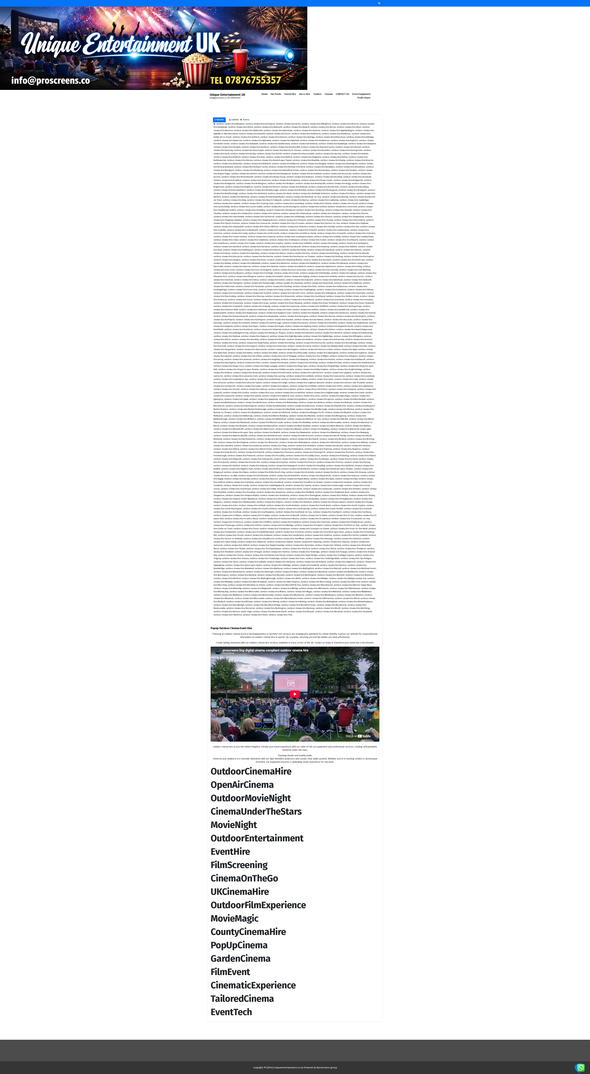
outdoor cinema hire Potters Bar (245, 462)
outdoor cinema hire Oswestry (248, 446)
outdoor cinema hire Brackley (328, 177)
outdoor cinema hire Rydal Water (294, 479)
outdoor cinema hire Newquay (355, 432)
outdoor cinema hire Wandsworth (229, 572)
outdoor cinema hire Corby (235, 233)
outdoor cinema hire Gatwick (257, 293)
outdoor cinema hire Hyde (345, 349)
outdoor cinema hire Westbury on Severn (246, 585)
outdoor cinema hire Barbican (255, 147)
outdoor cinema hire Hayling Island (301, 326)
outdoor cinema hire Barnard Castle (317, 147)
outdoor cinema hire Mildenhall (271, 419)
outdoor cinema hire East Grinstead (289, 270)
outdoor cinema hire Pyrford (227, 466)
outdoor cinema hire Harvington (251, 320)
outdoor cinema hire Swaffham (289, 539)
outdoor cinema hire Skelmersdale (240, 502)
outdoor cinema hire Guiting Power (345, 306)
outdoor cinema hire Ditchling (325, 253)
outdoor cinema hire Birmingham (342, 164)
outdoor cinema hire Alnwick (296, 127)
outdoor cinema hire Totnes (231, 555)
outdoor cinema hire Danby (325, 243)
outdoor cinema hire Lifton (329, 386)
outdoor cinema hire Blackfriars (350, 167)
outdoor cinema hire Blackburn (320, 167)
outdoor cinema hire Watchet (330, 575)
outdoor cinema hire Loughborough (322, 393)
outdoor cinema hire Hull (355, 346)
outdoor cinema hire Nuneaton (263, 442)
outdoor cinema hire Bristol (267, 187)
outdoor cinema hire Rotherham (253, 476)
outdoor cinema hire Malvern (338, 402)
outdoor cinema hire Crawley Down (357, 237)
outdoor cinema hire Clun (347, 227)
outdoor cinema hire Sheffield (300, 492)
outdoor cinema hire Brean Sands (316, 180)
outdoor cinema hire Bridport (281, 183)
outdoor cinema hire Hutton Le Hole (315, 349)
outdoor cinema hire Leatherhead (264, 379)
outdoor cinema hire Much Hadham (294, 426)
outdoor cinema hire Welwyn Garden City (347, 578)
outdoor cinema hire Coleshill (303, 230)
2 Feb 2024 (219, 120)
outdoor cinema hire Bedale (355, 154)
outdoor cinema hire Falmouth (358, 280)
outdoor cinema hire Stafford (257, 522)
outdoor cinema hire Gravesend (228, 303)
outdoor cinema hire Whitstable (244, 592)
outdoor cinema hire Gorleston (267, 300)
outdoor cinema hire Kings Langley (261, 366)
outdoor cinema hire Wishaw (239, 602)
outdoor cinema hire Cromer (313, 240)
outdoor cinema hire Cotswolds (331, 233)
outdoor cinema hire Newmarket (296, 432)
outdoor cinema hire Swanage (319, 539)
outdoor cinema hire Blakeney (249, 170)
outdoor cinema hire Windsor (350, 595)
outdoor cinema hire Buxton (296, 200)
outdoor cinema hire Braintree (256, 180)
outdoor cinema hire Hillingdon (348, 336)
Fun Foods (276, 94)
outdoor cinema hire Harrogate (293, 316)
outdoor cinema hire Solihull (252, 505)
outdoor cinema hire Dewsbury (245, 253)
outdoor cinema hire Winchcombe (258, 595)
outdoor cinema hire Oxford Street (256, 449)
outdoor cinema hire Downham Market (284, 260)
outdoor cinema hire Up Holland (311, 562)
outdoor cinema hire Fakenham (328, 280)
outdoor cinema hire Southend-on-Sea (293, 512)
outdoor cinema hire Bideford (257, 164)
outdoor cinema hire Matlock (276, 412)
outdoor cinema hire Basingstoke (346, 150)
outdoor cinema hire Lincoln (227, 389)
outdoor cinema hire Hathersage (266, 323)
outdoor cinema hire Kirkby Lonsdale (277, 369)
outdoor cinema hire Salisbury (240, 482)
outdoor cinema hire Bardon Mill (285, 147)
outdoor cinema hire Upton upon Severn (243, 565)
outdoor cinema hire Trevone (235, 558)
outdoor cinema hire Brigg (338, 183)
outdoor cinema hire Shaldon (347, 489)
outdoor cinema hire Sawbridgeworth (267, 485)
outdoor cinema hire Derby (293, 250)
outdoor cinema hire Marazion (301, 406)
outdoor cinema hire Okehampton (294, 442)
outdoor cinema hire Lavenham (360, 376)
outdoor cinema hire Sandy (236, 485)
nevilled (235, 120)
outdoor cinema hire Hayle (271, 326)
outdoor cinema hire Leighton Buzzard (306, 383)
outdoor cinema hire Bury (234, 200)
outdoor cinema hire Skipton (269, 502)
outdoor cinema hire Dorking (329, 256)
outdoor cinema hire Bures (343, 193)
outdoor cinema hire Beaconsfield (298, 154)
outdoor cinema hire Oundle (330, 446)
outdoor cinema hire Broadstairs (323, 187)
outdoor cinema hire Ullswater (281, 562)
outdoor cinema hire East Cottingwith (253, 270)
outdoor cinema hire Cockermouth (242, 230)
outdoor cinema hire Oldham (354, 442)
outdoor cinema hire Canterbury (289, 203)
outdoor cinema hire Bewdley (305, 160)
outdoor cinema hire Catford (313, 207)
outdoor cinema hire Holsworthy (329, 339)
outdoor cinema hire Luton (307, 396)
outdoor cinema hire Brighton (239, 187)
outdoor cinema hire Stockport (308, 525)
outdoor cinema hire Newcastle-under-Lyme (350, 429)
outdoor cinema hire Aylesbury (257, 140)
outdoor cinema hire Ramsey (254, 466)
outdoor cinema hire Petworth (241, 456)
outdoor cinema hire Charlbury (251, 210)
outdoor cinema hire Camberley (324, 200)
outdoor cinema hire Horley (282, 343)
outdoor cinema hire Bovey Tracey (269, 177)
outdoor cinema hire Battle (269, 154)
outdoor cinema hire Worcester (240, 608)
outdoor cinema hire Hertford (328, 333)
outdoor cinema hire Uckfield (252, 562)
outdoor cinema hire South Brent (316, 505)
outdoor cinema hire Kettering (303, 363)
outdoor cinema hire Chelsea (266, 213)
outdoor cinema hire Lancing (272, 376)
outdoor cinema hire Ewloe (246, 280)
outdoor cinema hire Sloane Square (329, 502)
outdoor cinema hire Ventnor (333, 565)
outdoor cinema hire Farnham (289, 283)
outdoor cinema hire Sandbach (269, 482)
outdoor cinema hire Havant (295, 323)
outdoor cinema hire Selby (264, 489)
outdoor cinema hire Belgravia (307, 157)
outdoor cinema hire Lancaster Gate (241, 376)
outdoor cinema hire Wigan (299, 592)
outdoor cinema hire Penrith (251, 452)
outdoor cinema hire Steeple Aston (347, 522)
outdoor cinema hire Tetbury (328, 545)
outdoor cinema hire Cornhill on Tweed (298, 233)
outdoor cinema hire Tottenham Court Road (265, 555)
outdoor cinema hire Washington (300, 575)
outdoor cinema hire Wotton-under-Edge (233, 612)
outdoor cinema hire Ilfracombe (292, 353)
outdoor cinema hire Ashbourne (306, 134)
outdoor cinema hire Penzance (279, 452)
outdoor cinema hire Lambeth (338, 373)
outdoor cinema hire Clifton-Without (261, 227)
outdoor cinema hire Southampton (258, 512)
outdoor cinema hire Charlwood (280, 210)
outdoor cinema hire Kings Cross (229, 366)
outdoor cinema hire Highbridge (318, 336)
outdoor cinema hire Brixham (294, 187)
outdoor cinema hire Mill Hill (335, 419)
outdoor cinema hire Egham (343, 273)
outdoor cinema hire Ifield (265, 353)
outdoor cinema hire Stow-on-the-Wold (348, 529)
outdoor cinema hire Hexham (227, 336)
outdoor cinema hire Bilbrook (285, 164)
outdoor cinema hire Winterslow (319, 598)
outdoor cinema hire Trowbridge (264, 558)
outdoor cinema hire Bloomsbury (314, 170)
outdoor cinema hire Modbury (297, 422)
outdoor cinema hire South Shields (327, 509)
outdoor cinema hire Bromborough (262, 190)
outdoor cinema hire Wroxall (301, 612)
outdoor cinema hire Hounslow (272, 346)
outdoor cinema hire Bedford (227, 157)
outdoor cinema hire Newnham (326, 432)
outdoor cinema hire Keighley (266, 359)
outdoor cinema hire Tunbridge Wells (323, 558)
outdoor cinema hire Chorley (320, 220)
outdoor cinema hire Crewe (226, 240)
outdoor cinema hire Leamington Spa (231, 379)
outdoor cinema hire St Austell (285, 515)
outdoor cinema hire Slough (359, 502)
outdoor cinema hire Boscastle (337, 174)
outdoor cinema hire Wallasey (268, 568)
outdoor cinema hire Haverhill (323, 323)
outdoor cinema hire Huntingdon (283, 349)
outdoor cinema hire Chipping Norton (260, 220)
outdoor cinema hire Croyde (242, 243)
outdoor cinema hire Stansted (316, 522)
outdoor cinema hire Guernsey (285, 306)
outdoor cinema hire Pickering (335, 456)
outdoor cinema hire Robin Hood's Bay (267, 472)
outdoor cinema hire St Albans (228, 515)
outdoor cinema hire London (236, 393)
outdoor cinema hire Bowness (300, 177)
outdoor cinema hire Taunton (336, 542)
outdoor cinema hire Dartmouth (286, 247)
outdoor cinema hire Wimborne (228, 595)
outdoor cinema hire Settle (289, 489)
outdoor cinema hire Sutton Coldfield (350, 535)
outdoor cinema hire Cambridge (354, 200)
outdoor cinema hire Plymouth (228, 459)
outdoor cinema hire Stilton (249, 525)
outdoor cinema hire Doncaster (228, 256)
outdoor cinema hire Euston (351, 276)
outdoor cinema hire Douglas (227, 260)
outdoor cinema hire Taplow (280, 542)
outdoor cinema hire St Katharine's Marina (279, 519)
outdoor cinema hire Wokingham (322, 602)
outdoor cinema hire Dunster (237, 266)
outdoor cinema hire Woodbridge (229, 605)
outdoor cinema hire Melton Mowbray (271, 416)
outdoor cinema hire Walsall (328, 568)
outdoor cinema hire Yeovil (255, 615)
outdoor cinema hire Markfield (281, 409)
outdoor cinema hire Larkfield (300, 376)
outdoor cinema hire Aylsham (285, 140)
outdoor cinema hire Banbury (227, 147)
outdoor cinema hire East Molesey (354, 270)
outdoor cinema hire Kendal (322, 359)
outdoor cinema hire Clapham (354, 223)
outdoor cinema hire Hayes (246, 326)
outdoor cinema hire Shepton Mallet (242, 495)
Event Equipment (361, 94)
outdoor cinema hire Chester (355, 213)
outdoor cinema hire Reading (311, 466)
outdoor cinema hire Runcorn (264, 479)
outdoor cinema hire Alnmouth (268, 127)
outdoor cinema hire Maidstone (252, 402)
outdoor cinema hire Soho (226, 505)
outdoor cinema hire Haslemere (308, 320)
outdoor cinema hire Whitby (285, 588)
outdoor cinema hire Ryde (322, 479)
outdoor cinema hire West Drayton (284, 582)
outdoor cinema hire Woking (293, 602)
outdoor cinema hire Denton (267, 250)
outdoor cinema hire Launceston (330, 376)
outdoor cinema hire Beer (253, 157)
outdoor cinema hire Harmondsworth (231, 316)
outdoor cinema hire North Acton (298, 436)
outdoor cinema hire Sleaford (298, 502)
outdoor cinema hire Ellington (242, 276)
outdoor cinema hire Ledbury (294, 379)
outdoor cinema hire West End (346, 582)
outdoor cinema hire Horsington (242, 346)
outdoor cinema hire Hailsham (253, 310)
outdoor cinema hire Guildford (314, 306)
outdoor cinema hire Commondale (333, 230)
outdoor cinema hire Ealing (349, 266)
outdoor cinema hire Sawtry (298, 485)
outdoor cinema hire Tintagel (248, 552)
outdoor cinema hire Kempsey (294, 359)
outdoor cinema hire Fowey (270, 290)
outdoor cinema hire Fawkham (348, 283)
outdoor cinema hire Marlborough (311, 409)
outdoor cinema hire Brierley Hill (310, 183)
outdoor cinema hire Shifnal (335, 495)
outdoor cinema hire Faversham (318, 283)
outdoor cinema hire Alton (349, 127)
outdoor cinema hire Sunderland (288, 535)
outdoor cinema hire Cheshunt (326, 213)
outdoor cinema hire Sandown (338, 482)
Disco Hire (304, 94)
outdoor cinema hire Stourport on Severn (310, 529)
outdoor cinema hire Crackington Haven (294, 237)
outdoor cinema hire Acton (288, 124)
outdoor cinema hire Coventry (261, 237)
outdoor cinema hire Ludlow (248, 396)
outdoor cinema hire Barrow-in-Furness (283, 150)
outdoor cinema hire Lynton (321, 399)
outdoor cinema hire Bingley (313, 164)
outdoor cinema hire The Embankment (263, 549)
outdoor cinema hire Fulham (360, 290)
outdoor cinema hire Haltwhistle (334, 310)
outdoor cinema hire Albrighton (316, 124)
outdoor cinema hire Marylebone (247, 412)
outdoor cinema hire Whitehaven (345, 588)
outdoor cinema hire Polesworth (258, 459)
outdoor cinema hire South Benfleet (283, 505)
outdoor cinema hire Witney (266, 602)
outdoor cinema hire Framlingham (300, 290)
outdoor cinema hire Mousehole (262, 426)
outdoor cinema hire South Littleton (260, 509)
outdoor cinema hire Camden (227, 203)
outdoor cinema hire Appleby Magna (337, 130)
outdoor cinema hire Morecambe (326, 422)
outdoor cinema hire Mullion (357, 426)
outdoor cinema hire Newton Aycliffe (230, 436)
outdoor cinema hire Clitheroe (294, 227)
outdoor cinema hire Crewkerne (253, 240)
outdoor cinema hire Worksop (301, 608)
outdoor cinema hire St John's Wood (241, 519)
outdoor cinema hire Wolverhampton (355, 602)
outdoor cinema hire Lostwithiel (290, 393)
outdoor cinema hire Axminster (228, 140)
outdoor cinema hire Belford (279, 157)
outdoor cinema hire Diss (298, 253)
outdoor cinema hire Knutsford (276, 373)
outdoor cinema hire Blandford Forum (281, 170)
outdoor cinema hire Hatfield (236, 323)
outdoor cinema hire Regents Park (237, 469)
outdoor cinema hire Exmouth (299, 280)
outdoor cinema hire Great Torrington (321, 303)
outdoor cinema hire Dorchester (258, 256)
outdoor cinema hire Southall (358, 509)
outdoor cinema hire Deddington (238, 250)
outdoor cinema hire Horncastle (310, 343)
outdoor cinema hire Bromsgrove (322, 190)
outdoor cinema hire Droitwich (317, 260)
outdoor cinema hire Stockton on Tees (342, 525)
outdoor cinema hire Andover (306, 130)
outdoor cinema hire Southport (327, 512)
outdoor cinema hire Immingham (323, 353)
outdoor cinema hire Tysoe (226, 562)
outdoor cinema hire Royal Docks (316, 476)
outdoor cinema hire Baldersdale (274, 144)
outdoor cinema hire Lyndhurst (293, 399)
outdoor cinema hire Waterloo (359, 575)
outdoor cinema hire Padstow (318, 449)
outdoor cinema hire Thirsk (323, 549)
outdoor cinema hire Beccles (328, 154)
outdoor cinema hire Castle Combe (246, 207)
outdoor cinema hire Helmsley (267, 329)
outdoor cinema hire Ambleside (248, 130)
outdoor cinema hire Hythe (240, 353)
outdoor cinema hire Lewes (248, 386)
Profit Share (363, 97)
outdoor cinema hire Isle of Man (247, 356)
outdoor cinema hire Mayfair (338, 412)
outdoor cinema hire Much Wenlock (327, 426)
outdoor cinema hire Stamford (286, 522)
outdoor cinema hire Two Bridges (356, 558)
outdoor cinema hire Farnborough (259, 283)
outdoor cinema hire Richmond (295, 469)
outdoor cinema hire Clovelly (322, 227)
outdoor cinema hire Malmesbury (282, 402)
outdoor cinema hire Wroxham (329, 612)
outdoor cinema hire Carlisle (318, 203)
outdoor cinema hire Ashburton (336, 134)
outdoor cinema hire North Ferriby (330, 436)
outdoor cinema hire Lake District (307, 373)
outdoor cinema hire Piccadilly (270, 456)
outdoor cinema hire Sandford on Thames (303, 482)
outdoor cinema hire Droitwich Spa (348, 260)
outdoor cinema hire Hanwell (305, 313)
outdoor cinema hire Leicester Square (244, 383)
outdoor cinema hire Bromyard (352, 190)
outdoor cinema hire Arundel (252, 134)
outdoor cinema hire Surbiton (318, 535)
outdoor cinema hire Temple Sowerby (267, 545)
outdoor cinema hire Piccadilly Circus (303, 456)
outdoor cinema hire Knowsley (247, 373)
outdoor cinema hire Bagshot (344, 140)
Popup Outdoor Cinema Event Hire (231, 628)
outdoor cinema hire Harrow (322, 316)
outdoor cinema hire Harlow (363, 313)
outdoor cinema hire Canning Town (257, 203)
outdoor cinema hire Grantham (329, 300)
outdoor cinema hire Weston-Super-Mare (353, 585)
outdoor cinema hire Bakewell (244, 144)
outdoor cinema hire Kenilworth (351, 359)
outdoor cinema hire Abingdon (230, 124)
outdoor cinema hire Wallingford (298, 568)
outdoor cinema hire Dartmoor (256, 247)
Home (265, 94)
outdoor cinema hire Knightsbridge (345, 369)
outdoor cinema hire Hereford (300, 333)
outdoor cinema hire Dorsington (359, 256)
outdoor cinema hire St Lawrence (315, 519)
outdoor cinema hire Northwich (304, 439)
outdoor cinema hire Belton (335, 157)
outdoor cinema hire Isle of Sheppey (279, 356)
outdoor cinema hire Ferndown (250, 286)
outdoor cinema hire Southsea (357, 512)
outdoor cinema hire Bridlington (251, 183)
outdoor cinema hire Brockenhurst (230, 190)
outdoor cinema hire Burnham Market (267, 197)
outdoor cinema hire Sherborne (274, 495)
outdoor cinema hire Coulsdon (361, 233)
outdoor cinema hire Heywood (255, 336)
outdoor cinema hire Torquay (334, 552)
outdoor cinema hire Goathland (310, 296)
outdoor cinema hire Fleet (305, 286)
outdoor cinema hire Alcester (345, 124)
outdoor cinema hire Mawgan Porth (307, 412)
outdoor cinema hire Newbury (315, 429)
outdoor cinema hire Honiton (358, 339)
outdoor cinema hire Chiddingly (290, 217)
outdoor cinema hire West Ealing (316, 582)
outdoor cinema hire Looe (262, 393)
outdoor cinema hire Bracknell (357, 177)
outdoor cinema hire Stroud (230, 535)
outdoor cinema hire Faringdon (228, 283)
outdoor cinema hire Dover (254, 260)
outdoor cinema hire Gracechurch (298, 300)
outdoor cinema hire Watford (227, 578)
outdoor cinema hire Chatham (310, 210)
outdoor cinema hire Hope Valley (254, 343)
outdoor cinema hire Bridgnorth (348, 180)
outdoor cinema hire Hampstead (242, 313)
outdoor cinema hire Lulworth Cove (278, 396)
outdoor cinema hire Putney (357, 462)
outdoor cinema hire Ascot (278, 134)
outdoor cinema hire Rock (327, 472)
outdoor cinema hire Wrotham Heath (270, 612)
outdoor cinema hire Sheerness (270, 492)
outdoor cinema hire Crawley (327, 237)
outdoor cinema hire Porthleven (314, 459)
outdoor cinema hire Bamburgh (333, 144)
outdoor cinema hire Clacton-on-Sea (322, 223)
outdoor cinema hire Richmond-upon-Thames (332, 469)
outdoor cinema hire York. (281, 615)
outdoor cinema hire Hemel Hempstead (354, 329)
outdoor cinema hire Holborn (300, 339)
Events (246, 120)
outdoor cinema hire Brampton (285, 180)
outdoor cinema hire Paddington (288, 449)
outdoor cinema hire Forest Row (242, 290)
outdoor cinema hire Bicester (359, 160)
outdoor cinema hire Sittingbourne (336, 499)
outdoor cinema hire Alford (240, 127)
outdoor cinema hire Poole (286, 459)
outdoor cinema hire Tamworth (251, 542)
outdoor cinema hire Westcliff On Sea (283, 585)
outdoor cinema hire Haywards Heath (336, 326)
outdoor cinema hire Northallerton (239, 439)
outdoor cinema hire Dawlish (343, 247)
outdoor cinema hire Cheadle (338, 210)
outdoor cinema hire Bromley (292, 190)
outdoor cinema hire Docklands (354, 253)
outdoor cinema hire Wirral (347, 598)
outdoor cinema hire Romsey (353, 472)
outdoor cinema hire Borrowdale (307, 174)
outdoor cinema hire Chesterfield (229, 217)
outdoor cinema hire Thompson (351, 549)
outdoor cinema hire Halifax (305, 310)
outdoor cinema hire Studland (258, 535)
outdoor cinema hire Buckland (253, 193)
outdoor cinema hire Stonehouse (274, 529)
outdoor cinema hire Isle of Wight (312, 356)
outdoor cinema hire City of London (288, 223)
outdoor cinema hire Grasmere (359, 300)
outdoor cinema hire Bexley (332, 160)
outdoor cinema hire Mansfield (272, 406)
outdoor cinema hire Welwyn (315, 578)
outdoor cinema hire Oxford (226, 449)
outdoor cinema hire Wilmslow (327, 592)
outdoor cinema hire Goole (240, 300)
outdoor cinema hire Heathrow (238, 329)
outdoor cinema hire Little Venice (312, 389)
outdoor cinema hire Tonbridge (305, 552)
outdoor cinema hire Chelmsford (237, 213)
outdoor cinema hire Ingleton (353, 353)
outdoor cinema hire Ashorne (273, 137)
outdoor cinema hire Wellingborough (259, 578)
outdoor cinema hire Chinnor (319, 217)
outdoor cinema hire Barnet (348, 147)
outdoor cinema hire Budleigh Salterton (311, 193)
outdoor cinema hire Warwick (242, 575)
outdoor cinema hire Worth (327, 608)
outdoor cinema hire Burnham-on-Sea (303, 197)
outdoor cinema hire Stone (245, 529)
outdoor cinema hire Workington (271, 608)
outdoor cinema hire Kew (330, 363)
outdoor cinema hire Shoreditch (273, 499)
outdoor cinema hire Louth (352, 393)
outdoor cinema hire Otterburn (302, 446)
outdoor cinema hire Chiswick (292, 220)
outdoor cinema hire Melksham (238, 416)
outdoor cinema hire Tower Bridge (301, 555)
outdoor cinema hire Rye (346, 479)
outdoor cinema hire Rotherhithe (284, 476)
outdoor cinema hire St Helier (313, 515)
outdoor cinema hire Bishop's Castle (251, 167)
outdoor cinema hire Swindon (347, 539)
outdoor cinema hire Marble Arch (331, 406)
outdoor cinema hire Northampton (272, 439)
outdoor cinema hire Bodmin (343, 170)
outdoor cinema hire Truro (292, 558)
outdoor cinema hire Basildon (316, 150)
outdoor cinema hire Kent (249, 363)
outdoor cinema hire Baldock (304, 144)
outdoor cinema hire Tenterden (299, 545)
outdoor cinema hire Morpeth (233, 426)
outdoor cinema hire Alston (323, 127)
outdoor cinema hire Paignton (347, 449)
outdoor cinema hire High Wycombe (286, 336)
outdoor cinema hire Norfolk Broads (265, 436)
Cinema (329, 94)
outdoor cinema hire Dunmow (334, 263)
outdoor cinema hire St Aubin (256, 515)
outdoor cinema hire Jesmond (238, 359)
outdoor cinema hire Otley (275, 446)
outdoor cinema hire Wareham (313, 572)
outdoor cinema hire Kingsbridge (324, 366)
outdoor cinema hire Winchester (289, 595)
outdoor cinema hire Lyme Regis (335, 396)
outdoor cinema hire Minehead (235, 422)
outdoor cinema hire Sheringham (305, 495)
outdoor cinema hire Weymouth (256, 588)
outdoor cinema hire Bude (280, 193)
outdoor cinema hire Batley (243, 154)
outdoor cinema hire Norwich (332, 439)
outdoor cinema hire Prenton (274, 462)
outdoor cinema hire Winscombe (249, 598)
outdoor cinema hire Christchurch (349, 220)
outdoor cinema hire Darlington (353, 243)
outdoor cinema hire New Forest (259, 429)
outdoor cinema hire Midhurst (242, 419)
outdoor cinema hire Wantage (259, 572)
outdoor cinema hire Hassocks (338, 320)
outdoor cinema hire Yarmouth (358, 612)
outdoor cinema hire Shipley (362, 495)
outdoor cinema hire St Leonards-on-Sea (350, 519)
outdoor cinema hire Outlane (357, 446)
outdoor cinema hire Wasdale (271, 575)
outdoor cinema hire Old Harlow (325, 442)
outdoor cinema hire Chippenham (348, 217)
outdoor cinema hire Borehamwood (274, 174)
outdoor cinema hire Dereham (320, 250)
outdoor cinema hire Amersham (278, 130)
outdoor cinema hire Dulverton (275, 263)
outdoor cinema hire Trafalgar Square (336, 555)
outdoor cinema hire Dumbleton (305, 263)
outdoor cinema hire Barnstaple (249, 150)
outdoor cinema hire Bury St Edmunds (264, 200)
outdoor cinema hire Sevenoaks (317, 489)
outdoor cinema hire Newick (267, 432)
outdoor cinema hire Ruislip (237, 479)
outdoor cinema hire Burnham (235, 197)
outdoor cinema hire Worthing (355, 608)
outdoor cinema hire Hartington (351, 316)
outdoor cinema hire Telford (236, 545)
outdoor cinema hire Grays (256, 303)
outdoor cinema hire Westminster (317, 585)
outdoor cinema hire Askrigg (301, 137)
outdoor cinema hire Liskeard (282, 389)
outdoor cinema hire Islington (343, 356)
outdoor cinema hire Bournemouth (237, 177)
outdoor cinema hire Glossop (250, 296)
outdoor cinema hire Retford (267, 469)
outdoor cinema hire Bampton (362, 144)
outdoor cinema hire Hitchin (273, 339)
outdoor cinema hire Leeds (321, 379)
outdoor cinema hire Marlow (341, 409)
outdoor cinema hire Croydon (269, 243)
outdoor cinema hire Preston (330, 462)
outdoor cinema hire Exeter (272, 280)
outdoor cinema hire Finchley (278, 286)
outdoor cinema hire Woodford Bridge (262, 605)
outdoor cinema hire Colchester (273, 230)
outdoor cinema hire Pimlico (363, 456)
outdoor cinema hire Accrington (260, 124)
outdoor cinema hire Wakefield (240, 568)
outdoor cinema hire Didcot (273, 253)
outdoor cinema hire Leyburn (275, 386)
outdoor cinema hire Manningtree (241, 406)
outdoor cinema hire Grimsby (257, 306)
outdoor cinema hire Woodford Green (298, 605)
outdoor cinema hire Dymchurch (321, 266)
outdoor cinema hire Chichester (259, 217)
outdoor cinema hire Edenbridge (315, 273)
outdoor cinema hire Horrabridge (341, 343)
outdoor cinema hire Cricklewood (284, 240)
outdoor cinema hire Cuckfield (298, 243)
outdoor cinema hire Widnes (273, 592)
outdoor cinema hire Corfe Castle (263, 233)
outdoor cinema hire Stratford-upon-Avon (324, 532)
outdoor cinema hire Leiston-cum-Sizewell (345, 383)
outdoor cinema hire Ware (286, 572)
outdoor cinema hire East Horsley (322, 270)
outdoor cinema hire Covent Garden (230, 237)
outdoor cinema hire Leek (346, 379)
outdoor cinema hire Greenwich (228, 306)
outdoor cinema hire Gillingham (321, 293)
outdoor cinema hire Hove (299, 346)
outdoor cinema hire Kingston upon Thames (238, 369)
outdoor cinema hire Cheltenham (296, 213)
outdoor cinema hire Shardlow (241, 492)
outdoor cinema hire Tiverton (276, 552)
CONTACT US (342, 94)
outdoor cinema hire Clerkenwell (229, 227)
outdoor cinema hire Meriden (302, 416)
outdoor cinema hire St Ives (341, 515)
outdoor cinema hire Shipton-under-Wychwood (235, 499)
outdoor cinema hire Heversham (358, 333)
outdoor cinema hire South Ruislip (294, 509)
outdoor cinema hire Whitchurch (314, 588)
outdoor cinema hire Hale (279, 310)
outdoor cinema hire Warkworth (343, 572)
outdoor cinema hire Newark (288, 429)
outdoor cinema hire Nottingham (233, 442)
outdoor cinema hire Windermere (320, 595)
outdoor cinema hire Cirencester (256, 223)
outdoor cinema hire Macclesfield (350, 399)
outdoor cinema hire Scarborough (327, 485)
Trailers (317, 94)
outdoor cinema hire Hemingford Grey (231, 333)
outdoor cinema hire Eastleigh (259, 273)
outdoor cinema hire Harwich (280, 320)
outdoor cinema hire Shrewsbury (304, 499)
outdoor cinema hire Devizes (348, 250)
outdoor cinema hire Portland (344, 459)
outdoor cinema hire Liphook (254, 389)
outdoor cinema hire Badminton (315, 140)
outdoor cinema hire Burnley (335, 197)
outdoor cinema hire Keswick (275, 363)
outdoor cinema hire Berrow (240, 160)
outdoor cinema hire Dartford (227, 247)
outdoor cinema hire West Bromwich (250, 582)
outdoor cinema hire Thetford (296, 549)
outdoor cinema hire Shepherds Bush (332, 492)
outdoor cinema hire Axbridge (360, 137)
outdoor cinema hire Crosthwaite (342, 240)
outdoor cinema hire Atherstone (330, 137)
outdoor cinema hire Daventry (315, 247)
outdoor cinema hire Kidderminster (358, 363)
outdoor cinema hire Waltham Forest (359, 568)
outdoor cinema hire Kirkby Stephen (311, 369)
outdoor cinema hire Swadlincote (258, 539)
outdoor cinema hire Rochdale (300, 472)
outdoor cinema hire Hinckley (245, 339)
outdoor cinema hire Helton (322, 329)
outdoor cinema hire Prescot (302, 462)
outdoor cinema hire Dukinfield (246, 263)
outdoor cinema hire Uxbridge (277, 565)
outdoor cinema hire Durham (265, 266)
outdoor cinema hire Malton (311, 402)
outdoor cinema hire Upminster (341, 562)
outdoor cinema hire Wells (289, 578)
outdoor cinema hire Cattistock (342, 207)
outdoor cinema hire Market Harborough (247, 409)
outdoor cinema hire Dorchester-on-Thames (294, 256)
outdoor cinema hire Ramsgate (282, 466)
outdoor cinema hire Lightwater (358, 386)
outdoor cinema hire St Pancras (228, 522)
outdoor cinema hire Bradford (227, 180)
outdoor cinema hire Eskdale (323, 276)
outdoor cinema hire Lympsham (263, 399)
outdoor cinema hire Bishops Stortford (287, 167)
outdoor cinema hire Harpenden (263, 316)
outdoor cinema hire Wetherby (228, 588)
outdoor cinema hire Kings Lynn (293, 366)
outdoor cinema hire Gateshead (228, 293)
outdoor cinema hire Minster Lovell (266, 422)
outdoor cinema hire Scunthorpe (236, 489)
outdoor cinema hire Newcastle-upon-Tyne (233, 432)
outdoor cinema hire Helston (295, 329)
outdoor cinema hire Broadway (354, 187)
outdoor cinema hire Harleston (334, 313)
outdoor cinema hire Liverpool (342, 389)
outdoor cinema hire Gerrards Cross (288, 293)
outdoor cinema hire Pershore (340, 452)
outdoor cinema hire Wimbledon (357, 592)
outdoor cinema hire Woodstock (331, 605)
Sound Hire (290, 94)
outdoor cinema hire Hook (226, 343)
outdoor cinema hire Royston (345, 476)
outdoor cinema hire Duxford (292, 266)
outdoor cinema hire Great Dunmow (285, 303)
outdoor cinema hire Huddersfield (327, 346)
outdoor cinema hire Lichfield (303, 386)
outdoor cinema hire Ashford (245, 137)
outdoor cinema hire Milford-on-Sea (304, 419)
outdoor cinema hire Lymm (236, 399)
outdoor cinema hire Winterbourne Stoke (284, 598)
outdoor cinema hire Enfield (270, 276)
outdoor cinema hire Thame (232, 549)
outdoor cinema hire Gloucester (280, 296)
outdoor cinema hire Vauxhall (305, 565)
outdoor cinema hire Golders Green (342, 296)
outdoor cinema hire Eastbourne (229, 273)
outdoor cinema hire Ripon (236, 472)
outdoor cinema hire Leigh (275, 383)
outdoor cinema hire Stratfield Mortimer (255, 532)
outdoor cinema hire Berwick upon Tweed (272, 160)
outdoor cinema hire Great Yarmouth (357, 303)
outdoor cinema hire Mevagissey (331, 416)
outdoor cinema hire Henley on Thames (267, 333)
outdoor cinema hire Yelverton (228, 615)
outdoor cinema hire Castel (345, 203)
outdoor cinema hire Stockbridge (278, 525)
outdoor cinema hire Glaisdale (351, 293)
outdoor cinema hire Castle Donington (281, 207)
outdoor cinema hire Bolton (244, 174)
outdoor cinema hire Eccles (286, 273)
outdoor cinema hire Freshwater (331, 290)
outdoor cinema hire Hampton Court (274, 313)
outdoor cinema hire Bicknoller (228, 164)
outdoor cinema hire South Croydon (348, 505)
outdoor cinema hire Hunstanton (251, 349)
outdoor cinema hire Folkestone (332, 286)
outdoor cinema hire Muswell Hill (229, 429)
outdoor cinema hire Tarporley (308, 542)
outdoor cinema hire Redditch (340, 466)
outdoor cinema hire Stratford (289, 532)
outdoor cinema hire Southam (227, 512)
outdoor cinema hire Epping (296, 276)
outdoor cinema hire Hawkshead (353, 323)
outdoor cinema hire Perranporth (310, 452)
